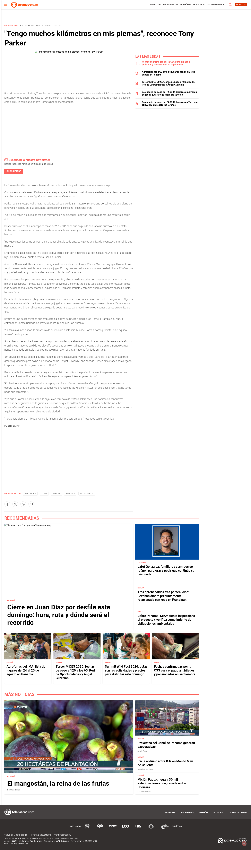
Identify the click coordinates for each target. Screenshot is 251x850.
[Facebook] (7, 504)
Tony (44, 493)
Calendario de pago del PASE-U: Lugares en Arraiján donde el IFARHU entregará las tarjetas (169, 93)
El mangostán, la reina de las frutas (58, 783)
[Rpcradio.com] (138, 828)
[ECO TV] (125, 828)
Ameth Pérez (142, 751)
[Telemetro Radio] (163, 828)
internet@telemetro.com (18, 843)
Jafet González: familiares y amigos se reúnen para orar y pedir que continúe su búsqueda (166, 570)
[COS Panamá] (112, 828)
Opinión (184, 5)
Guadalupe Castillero (145, 769)
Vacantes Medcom (62, 835)
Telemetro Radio (216, 5)
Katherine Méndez (144, 791)
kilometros (86, 493)
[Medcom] (176, 828)
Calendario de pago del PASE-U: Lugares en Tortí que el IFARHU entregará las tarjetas (170, 103)
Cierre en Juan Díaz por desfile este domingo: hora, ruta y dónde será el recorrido (58, 614)
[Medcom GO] (74, 828)
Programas (169, 5)
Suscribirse (14, 171)
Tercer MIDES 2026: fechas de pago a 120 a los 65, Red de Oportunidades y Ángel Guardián (168, 83)
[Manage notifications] (244, 843)
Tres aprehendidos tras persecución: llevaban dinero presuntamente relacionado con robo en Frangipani (163, 596)
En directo (241, 5)
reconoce (30, 493)
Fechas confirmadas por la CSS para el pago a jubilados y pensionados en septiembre (166, 63)
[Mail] (31, 504)
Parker (56, 493)
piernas (70, 493)
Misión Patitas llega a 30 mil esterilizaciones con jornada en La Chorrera (162, 783)
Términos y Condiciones (15, 835)
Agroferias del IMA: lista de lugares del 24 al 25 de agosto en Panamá (26, 670)
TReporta (153, 5)
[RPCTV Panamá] (87, 828)
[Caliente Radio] (151, 828)
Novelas (197, 5)
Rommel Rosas (13, 790)
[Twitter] (15, 504)
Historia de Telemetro (40, 835)
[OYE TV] (100, 828)
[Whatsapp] (23, 504)
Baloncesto (26, 25)
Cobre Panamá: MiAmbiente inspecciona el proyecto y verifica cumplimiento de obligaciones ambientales (166, 619)
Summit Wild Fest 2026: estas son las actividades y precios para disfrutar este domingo (126, 670)
